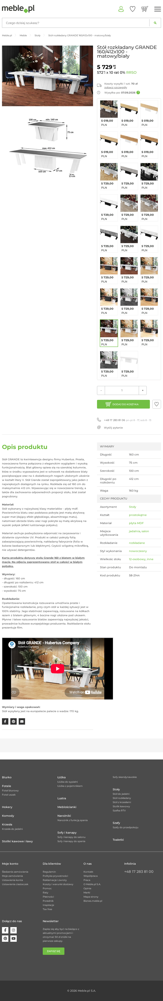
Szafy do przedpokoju (125, 827)
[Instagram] (13, 930)
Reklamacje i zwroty (55, 880)
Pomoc (47, 888)
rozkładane (137, 543)
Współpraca (90, 875)
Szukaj (155, 23)
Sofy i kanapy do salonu (71, 837)
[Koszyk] (144, 9)
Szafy (116, 823)
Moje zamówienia (12, 875)
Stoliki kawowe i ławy (17, 841)
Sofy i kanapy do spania (71, 841)
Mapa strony (90, 896)
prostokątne (138, 515)
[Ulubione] (132, 9)
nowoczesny (138, 551)
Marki (86, 892)
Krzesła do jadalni (12, 828)
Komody (8, 816)
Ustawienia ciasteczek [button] (15, 884)
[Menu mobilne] (157, 9)
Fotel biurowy (10, 790)
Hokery (7, 807)
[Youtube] (13, 938)
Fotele (6, 786)
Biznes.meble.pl (92, 900)
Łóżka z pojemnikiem (70, 785)
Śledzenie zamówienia (15, 871)
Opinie (87, 888)
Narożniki (64, 816)
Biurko (7, 777)
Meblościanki (66, 807)
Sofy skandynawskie (125, 777)
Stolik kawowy (121, 806)
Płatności (48, 896)
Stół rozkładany (122, 798)
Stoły (132, 507)
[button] (156, 404)
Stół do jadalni (121, 793)
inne (150, 559)
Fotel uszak (9, 794)
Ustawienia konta (12, 880)
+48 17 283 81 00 (138, 872)
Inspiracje (48, 905)
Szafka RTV (119, 810)
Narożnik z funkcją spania (72, 820)
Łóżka (61, 777)
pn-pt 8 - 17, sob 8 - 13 (127, 420)
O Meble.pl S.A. (92, 884)
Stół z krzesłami (122, 802)
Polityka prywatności (55, 875)
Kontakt (88, 871)
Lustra (61, 798)
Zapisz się (53, 951)
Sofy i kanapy (67, 832)
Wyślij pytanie (113, 427)
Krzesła (7, 824)
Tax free (47, 909)
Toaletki (118, 839)
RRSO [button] (131, 72)
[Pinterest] (5, 938)
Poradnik (48, 900)
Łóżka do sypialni (67, 781)
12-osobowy (137, 559)
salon (145, 531)
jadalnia (134, 531)
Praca (86, 880)
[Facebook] (5, 930)
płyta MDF (136, 523)
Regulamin (49, 871)
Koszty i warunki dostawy (58, 884)
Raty (45, 892)
